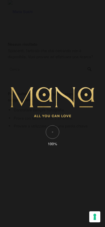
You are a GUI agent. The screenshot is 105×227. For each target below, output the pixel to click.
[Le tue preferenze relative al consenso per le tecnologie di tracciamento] (94, 216)
